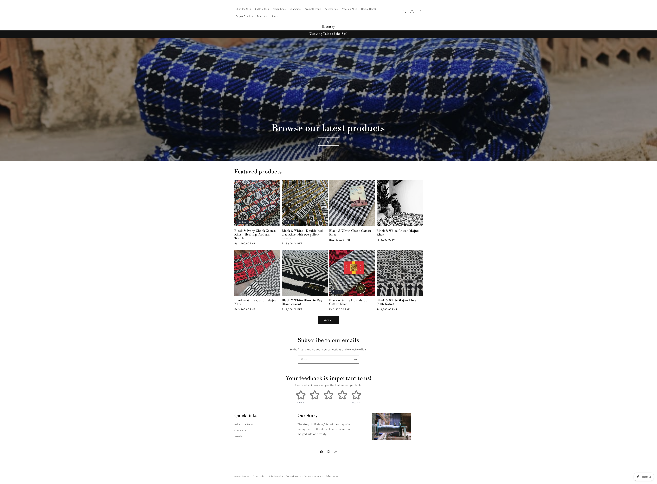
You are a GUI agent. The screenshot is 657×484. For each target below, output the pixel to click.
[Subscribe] (355, 360)
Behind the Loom (244, 424)
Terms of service (293, 476)
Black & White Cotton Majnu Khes (398, 232)
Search (238, 436)
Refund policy (332, 476)
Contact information (313, 476)
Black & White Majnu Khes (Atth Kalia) (396, 302)
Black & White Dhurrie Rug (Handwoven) (302, 302)
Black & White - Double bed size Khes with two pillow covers (302, 234)
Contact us (240, 430)
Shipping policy (276, 476)
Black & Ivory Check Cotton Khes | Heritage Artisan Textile (255, 234)
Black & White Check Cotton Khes (350, 232)
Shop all (329, 141)
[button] (404, 11)
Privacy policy (259, 476)
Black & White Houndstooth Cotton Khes (349, 302)
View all (328, 320)
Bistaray (245, 476)
